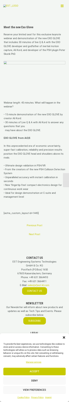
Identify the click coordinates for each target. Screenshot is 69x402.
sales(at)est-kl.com (38, 285)
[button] (64, 337)
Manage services (33, 362)
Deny (34, 380)
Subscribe (34, 320)
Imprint (48, 397)
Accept (34, 371)
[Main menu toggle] (62, 5)
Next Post (34, 234)
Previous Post (34, 225)
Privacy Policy (37, 397)
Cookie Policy (23, 397)
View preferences (34, 389)
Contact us (34, 290)
